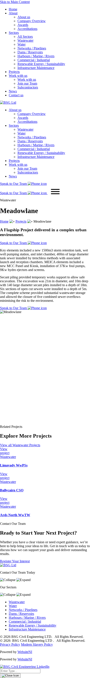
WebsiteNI (24, 652)
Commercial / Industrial (33, 60)
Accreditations (27, 29)
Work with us (18, 75)
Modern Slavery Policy (37, 644)
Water (21, 44)
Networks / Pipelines (31, 48)
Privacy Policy (10, 644)
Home (13, 9)
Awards (22, 25)
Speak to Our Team (14, 243)
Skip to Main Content (15, 2)
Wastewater (25, 40)
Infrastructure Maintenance (35, 68)
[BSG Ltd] (8, 102)
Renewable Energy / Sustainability (41, 64)
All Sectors (25, 36)
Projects (14, 72)
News (13, 91)
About (13, 13)
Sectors (14, 32)
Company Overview (31, 21)
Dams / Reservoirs (30, 52)
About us (23, 17)
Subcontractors (27, 87)
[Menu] (55, 192)
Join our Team (27, 83)
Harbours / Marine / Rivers (35, 56)
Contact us (16, 95)
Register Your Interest (15, 561)
